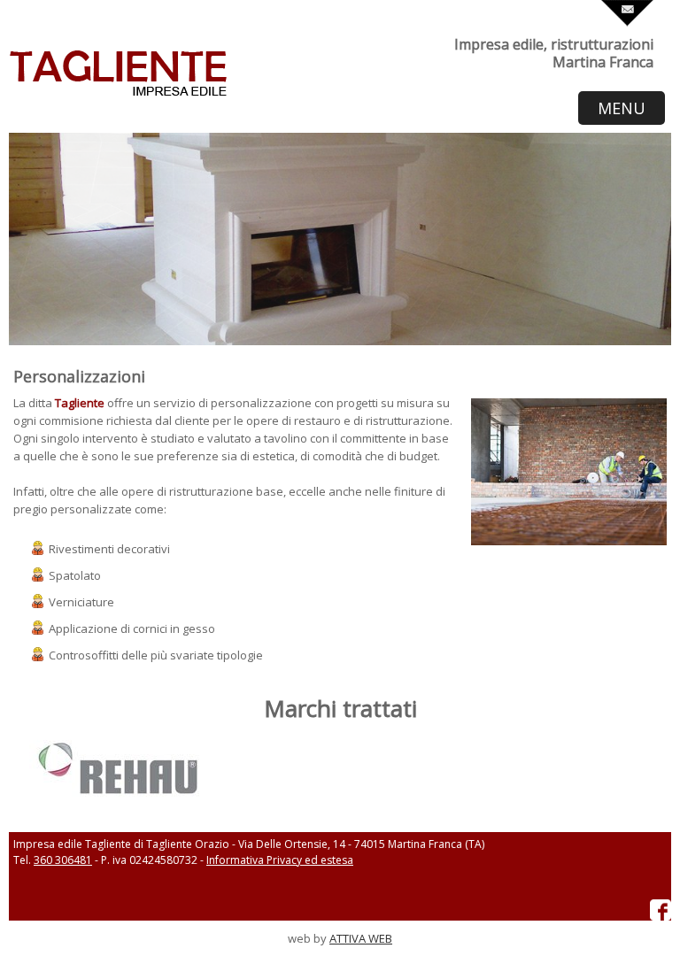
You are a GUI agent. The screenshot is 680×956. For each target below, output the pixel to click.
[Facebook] (660, 916)
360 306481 (63, 859)
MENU (621, 108)
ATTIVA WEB (360, 938)
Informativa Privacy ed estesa (279, 859)
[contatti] (627, 22)
